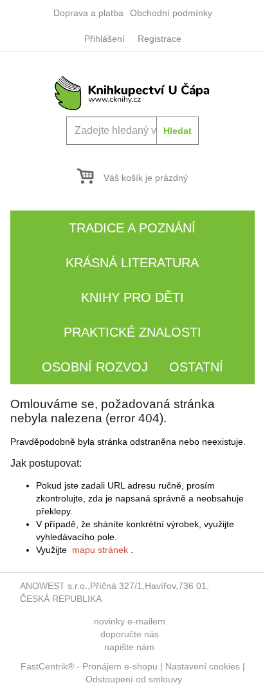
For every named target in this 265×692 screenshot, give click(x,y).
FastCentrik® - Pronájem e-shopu (89, 666)
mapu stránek (100, 550)
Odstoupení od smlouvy (134, 679)
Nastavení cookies (202, 666)
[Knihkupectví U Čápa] (132, 92)
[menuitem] (88, 12)
